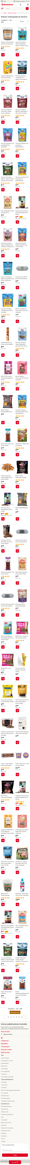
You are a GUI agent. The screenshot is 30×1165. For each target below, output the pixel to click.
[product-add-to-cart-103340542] (3, 970)
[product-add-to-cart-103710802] (17, 615)
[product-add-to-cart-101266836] (3, 321)
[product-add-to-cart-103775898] (3, 551)
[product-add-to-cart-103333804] (17, 222)
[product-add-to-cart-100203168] (3, 88)
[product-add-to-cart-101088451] (17, 189)
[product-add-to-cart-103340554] (3, 189)
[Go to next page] (25, 1017)
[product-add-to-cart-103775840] (17, 710)
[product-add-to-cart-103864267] (17, 742)
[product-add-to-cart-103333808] (3, 936)
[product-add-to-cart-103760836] (3, 615)
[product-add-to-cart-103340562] (17, 88)
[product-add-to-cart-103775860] (3, 872)
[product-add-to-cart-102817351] (17, 355)
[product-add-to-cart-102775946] (3, 388)
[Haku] (27, 8)
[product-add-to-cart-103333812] (3, 519)
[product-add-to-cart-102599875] (17, 255)
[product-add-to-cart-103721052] (3, 840)
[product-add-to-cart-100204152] (3, 355)
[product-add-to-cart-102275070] (3, 904)
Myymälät (4, 1043)
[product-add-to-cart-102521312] (17, 486)
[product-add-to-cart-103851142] (17, 678)
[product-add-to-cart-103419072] (17, 321)
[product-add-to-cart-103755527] (3, 287)
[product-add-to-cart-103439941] (3, 774)
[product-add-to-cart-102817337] (3, 255)
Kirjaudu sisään (6, 1049)
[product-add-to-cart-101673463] (3, 156)
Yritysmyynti (5, 1046)
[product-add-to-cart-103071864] (3, 122)
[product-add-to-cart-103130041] (17, 388)
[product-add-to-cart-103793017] (3, 486)
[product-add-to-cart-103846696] (3, 422)
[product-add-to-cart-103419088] (3, 647)
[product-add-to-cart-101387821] (3, 808)
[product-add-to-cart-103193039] (3, 454)
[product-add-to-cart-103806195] (3, 222)
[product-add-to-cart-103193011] (3, 583)
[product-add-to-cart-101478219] (17, 422)
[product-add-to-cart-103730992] (3, 1002)
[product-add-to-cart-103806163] (17, 936)
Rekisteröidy (5, 1052)
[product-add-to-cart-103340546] (17, 122)
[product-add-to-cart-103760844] (17, 287)
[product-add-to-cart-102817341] (17, 54)
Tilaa (15, 1155)
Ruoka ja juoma (12, 13)
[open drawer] (2, 8)
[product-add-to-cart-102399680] (17, 454)
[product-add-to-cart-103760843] (17, 551)
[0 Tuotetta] (28, 5)
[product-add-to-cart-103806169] (17, 583)
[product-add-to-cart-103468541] (3, 678)
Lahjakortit (5, 1041)
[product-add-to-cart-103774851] (3, 710)
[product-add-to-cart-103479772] (3, 742)
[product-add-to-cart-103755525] (17, 970)
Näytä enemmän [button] (5, 1031)
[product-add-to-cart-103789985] (17, 774)
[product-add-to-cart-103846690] (17, 519)
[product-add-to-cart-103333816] (17, 808)
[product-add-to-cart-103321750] (17, 872)
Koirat (4, 13)
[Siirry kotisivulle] (7, 5)
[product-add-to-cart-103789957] (17, 840)
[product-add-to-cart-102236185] (17, 904)
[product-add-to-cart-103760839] (3, 54)
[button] (19, 1)
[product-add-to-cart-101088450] (17, 156)
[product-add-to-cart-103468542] (17, 647)
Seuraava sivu (15, 1012)
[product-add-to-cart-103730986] (17, 1002)
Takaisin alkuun (7, 1034)
